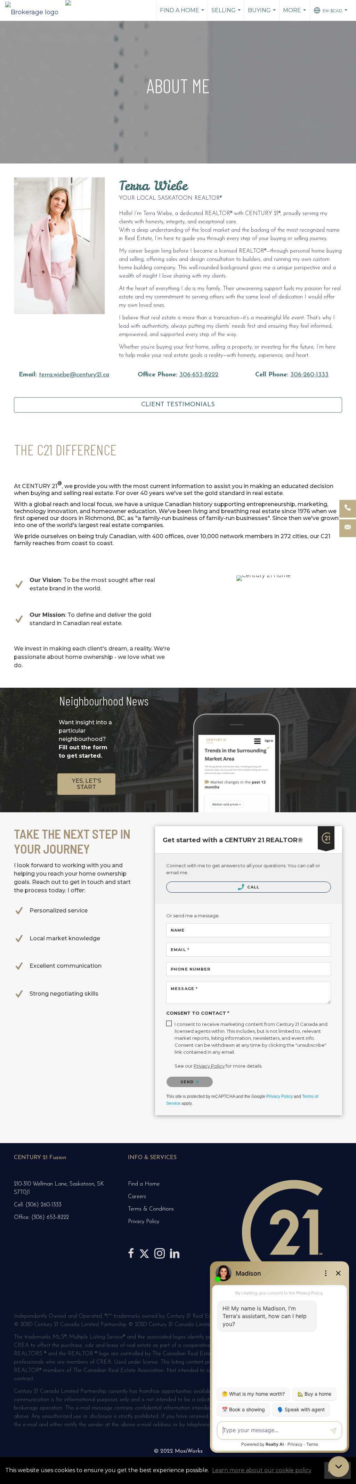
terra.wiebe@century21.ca (74, 375)
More (295, 14)
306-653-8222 (198, 375)
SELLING (226, 14)
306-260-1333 (309, 375)
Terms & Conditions (151, 1209)
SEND (187, 1081)
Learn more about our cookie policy (262, 1470)
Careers (137, 1196)
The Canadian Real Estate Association (118, 1370)
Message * (184, 988)
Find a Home (183, 14)
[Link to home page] (35, 10)
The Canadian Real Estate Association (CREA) (208, 1354)
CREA (21, 1345)
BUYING (262, 14)
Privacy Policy (279, 1096)
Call (252, 887)
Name (178, 930)
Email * (180, 949)
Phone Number (190, 969)
